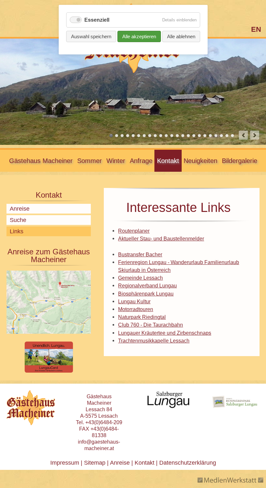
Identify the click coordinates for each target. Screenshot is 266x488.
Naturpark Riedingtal (142, 317)
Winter (115, 160)
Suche (18, 220)
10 (160, 135)
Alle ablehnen (181, 36)
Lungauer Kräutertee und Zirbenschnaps (164, 333)
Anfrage (141, 160)
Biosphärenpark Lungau (146, 293)
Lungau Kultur (134, 301)
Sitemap (94, 462)
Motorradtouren (135, 309)
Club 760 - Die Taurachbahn (150, 325)
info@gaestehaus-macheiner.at (99, 445)
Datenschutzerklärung (187, 462)
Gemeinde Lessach (140, 278)
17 (199, 135)
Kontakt (168, 160)
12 (171, 135)
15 (188, 135)
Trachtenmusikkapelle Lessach (153, 340)
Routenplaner (134, 231)
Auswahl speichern (91, 36)
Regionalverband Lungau (147, 285)
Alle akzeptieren (139, 36)
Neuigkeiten (200, 160)
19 (210, 135)
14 (182, 135)
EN (256, 29)
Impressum (64, 462)
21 (221, 135)
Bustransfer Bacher (140, 254)
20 (215, 135)
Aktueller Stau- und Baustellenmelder (161, 238)
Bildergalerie (239, 160)
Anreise (20, 208)
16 (193, 135)
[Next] (255, 135)
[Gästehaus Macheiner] (30, 407)
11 (166, 135)
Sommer (89, 160)
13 (177, 135)
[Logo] (133, 72)
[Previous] (243, 135)
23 (232, 135)
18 (204, 135)
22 (226, 135)
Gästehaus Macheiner (41, 160)
